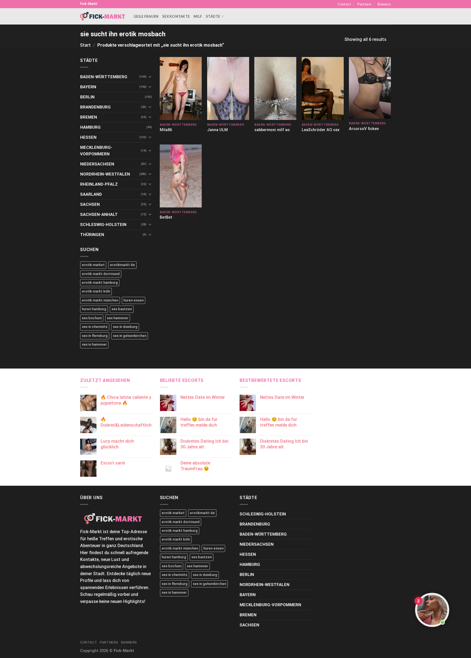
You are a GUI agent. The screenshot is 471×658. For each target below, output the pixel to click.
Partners (364, 4)
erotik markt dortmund (101, 274)
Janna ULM (217, 130)
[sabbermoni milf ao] (275, 88)
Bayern (88, 86)
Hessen (88, 137)
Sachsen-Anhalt (99, 214)
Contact (344, 4)
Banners (384, 4)
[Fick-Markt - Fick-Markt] (102, 16)
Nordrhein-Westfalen (105, 174)
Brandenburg (95, 107)
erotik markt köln (96, 291)
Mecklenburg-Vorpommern (96, 150)
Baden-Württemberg (103, 76)
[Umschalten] (150, 77)
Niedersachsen (97, 164)
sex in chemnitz (95, 327)
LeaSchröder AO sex (320, 130)
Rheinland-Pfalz (99, 184)
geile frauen (146, 16)
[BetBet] (181, 175)
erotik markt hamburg (100, 282)
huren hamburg (94, 309)
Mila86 (166, 130)
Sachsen (90, 204)
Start (85, 45)
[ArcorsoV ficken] (370, 88)
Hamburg (90, 127)
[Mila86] (181, 88)
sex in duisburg (125, 327)
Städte (213, 16)
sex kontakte (176, 16)
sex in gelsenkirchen (129, 336)
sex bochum (92, 318)
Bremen (88, 117)
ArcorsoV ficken (364, 128)
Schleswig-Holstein (103, 224)
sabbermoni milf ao (272, 130)
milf (198, 16)
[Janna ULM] (228, 88)
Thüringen (92, 234)
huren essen (133, 300)
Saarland (91, 194)
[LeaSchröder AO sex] (323, 88)
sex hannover (117, 318)
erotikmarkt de (122, 265)
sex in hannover (94, 344)
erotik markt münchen (100, 300)
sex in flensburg (95, 336)
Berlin (87, 97)
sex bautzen (121, 309)
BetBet (166, 217)
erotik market (93, 265)
